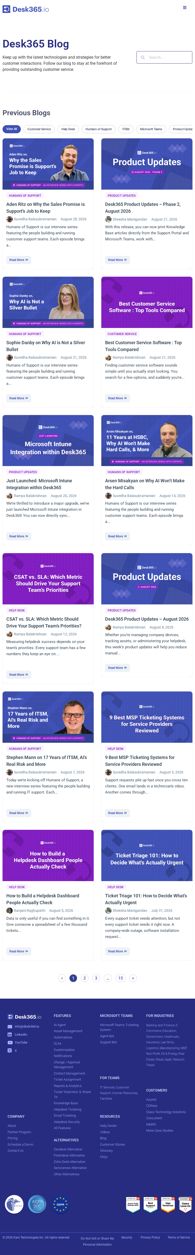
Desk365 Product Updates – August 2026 (147, 619)
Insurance (152, 1042)
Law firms (167, 1042)
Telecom (178, 1059)
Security (126, 1237)
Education (169, 1031)
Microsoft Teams (151, 129)
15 (122, 977)
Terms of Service (179, 1237)
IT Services (107, 1087)
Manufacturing (170, 1048)
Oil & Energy (169, 1053)
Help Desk (68, 129)
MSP (183, 1048)
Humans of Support (99, 129)
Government (154, 1036)
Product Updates (122, 195)
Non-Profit (153, 1053)
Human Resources (124, 1093)
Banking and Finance (160, 1025)
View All (11, 129)
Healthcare (171, 1036)
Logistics (152, 1048)
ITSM (125, 129)
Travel (150, 1065)
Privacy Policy (151, 1237)
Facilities (106, 1098)
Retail (160, 1059)
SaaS (168, 1059)
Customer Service (39, 129)
